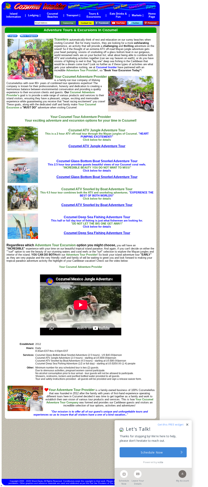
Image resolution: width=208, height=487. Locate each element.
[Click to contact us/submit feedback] (86, 22)
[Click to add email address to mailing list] (68, 22)
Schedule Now (152, 452)
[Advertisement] (81, 448)
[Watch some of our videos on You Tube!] (119, 22)
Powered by (153, 462)
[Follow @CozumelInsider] (135, 22)
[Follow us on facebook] (102, 22)
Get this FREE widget (170, 424)
